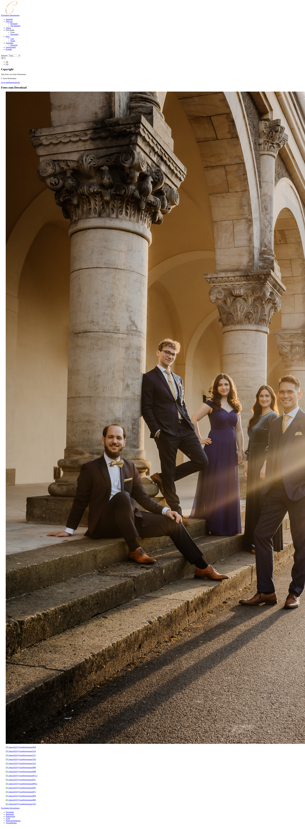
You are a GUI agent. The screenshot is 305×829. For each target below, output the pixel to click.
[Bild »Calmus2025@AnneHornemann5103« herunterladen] (21, 804)
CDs (12, 39)
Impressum (10, 814)
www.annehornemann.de (10, 82)
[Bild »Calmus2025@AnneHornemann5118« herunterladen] (21, 751)
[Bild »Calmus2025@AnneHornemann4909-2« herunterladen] (21, 784)
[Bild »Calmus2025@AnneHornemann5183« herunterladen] (21, 759)
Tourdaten (9, 43)
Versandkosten (11, 823)
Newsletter (10, 812)
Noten (12, 41)
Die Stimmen (15, 26)
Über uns (9, 22)
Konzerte (13, 45)
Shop (8, 37)
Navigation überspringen (10, 15)
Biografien (14, 34)
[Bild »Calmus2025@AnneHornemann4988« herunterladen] (21, 772)
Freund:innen (11, 47)
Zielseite (4, 56)
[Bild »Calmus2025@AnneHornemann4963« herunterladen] (21, 788)
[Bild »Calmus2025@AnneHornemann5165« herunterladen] (21, 763)
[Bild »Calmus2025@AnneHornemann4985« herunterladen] (21, 800)
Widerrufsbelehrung (13, 821)
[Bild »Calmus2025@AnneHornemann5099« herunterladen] (21, 747)
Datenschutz (10, 816)
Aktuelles (9, 19)
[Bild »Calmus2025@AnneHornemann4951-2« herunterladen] (21, 776)
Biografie (14, 24)
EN (7, 64)
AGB (8, 819)
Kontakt (9, 49)
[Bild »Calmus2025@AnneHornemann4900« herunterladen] (21, 796)
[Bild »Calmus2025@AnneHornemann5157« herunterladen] (21, 755)
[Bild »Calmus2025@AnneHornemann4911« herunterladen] (21, 780)
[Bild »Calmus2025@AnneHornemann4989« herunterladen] (21, 768)
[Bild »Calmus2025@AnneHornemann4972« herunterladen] (21, 792)
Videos (8, 28)
